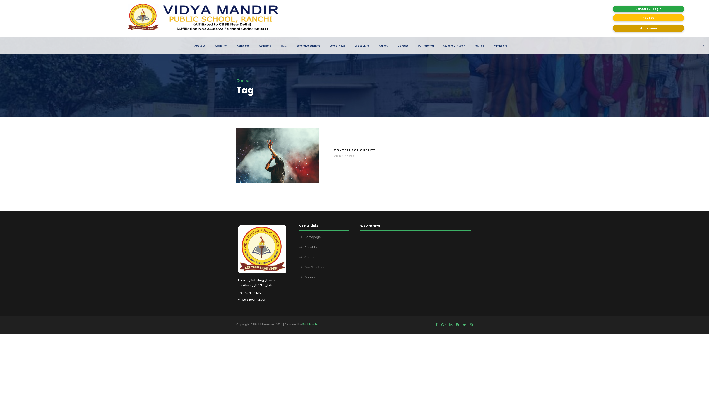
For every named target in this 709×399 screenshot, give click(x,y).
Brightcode (310, 324)
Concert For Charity (354, 150)
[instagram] (471, 324)
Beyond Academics (308, 45)
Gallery (383, 45)
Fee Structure (314, 267)
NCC (284, 45)
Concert (338, 156)
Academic (265, 45)
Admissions (500, 45)
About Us (199, 45)
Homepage (312, 237)
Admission (648, 28)
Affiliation (221, 45)
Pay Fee (648, 18)
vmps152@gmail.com (252, 299)
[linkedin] (450, 324)
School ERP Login (649, 9)
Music (350, 156)
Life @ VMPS (362, 45)
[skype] (457, 324)
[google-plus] (443, 324)
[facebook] (437, 324)
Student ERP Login (454, 45)
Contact (403, 45)
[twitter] (464, 324)
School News (337, 45)
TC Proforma (426, 45)
